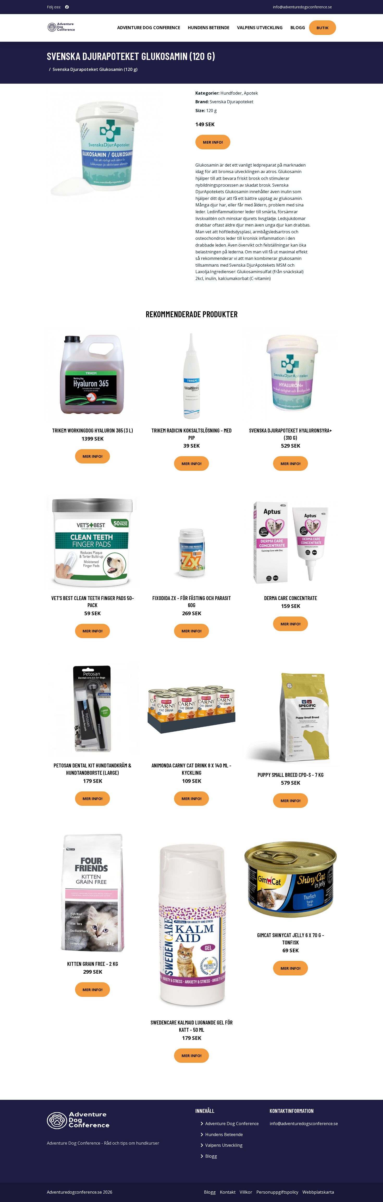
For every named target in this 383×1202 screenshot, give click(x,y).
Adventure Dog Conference (148, 27)
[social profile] (67, 7)
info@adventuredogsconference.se (302, 6)
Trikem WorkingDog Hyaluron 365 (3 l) (92, 430)
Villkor (246, 1192)
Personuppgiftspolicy (277, 1192)
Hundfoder (231, 93)
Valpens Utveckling (260, 27)
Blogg (298, 27)
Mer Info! (213, 142)
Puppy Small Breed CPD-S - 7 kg (291, 774)
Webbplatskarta (318, 1192)
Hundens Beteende (208, 27)
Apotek (251, 93)
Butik (323, 27)
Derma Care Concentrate (290, 598)
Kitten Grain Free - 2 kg (92, 963)
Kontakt (228, 1192)
